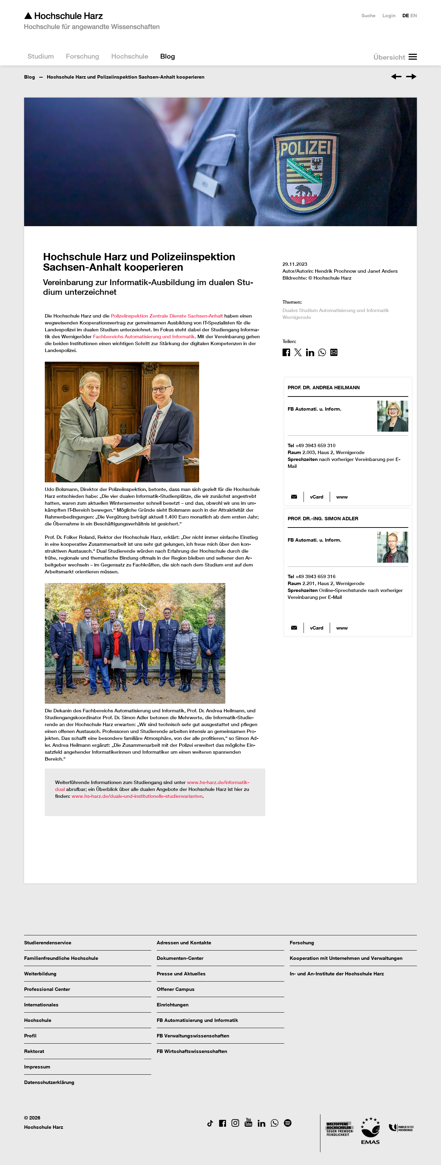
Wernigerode (297, 317)
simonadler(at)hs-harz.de (294, 628)
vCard (317, 497)
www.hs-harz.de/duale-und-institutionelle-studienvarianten (137, 796)
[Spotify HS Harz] (287, 1125)
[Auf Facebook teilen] (286, 354)
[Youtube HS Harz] (248, 1125)
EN (413, 15)
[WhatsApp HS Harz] (274, 1125)
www (342, 497)
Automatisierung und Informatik (354, 310)
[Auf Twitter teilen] (298, 354)
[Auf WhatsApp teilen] (322, 354)
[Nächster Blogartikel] (411, 78)
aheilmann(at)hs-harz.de (294, 497)
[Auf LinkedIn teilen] (310, 354)
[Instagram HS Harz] (235, 1125)
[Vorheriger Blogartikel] (397, 78)
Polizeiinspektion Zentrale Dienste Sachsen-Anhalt (167, 316)
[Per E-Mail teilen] (334, 354)
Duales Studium (300, 310)
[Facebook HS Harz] (222, 1125)
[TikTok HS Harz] (210, 1125)
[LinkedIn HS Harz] (261, 1125)
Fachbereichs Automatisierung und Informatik (144, 336)
